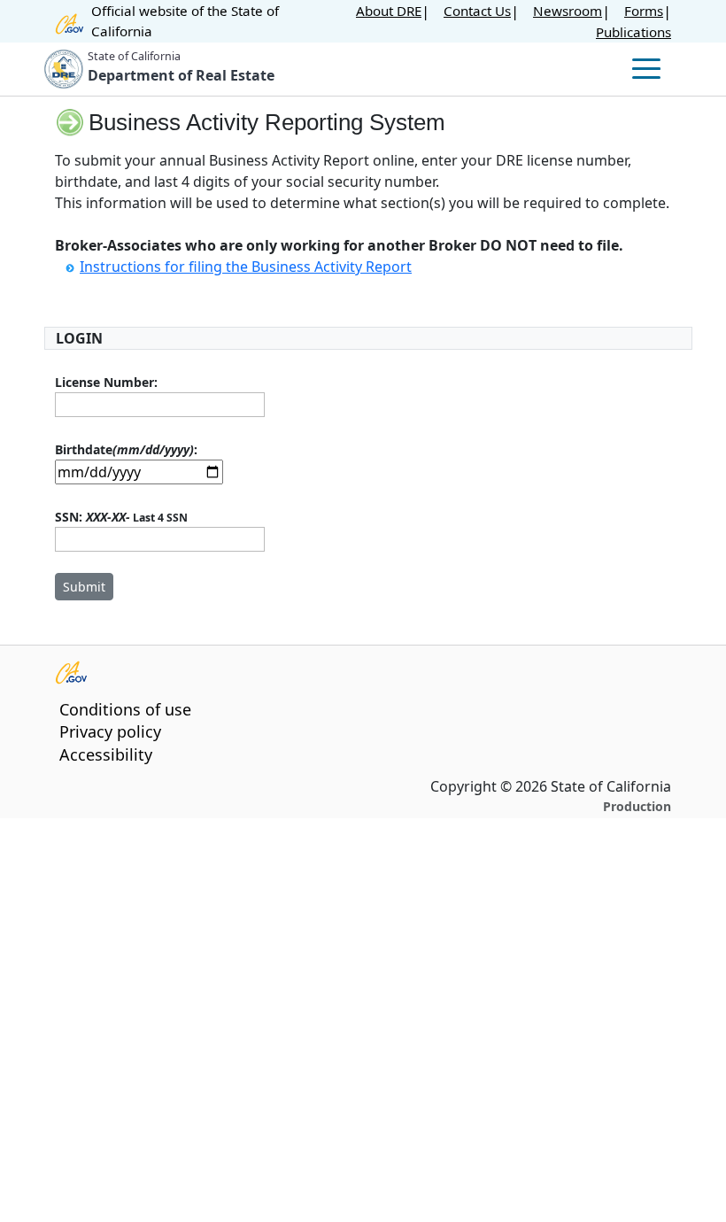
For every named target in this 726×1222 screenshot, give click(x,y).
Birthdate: (126, 449)
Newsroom (567, 10)
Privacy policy (110, 731)
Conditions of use (125, 709)
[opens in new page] (352, 672)
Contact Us (477, 10)
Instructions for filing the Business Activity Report (246, 266)
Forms (643, 10)
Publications (633, 32)
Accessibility (105, 754)
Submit (84, 586)
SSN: (121, 516)
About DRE (388, 10)
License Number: (106, 382)
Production (637, 806)
